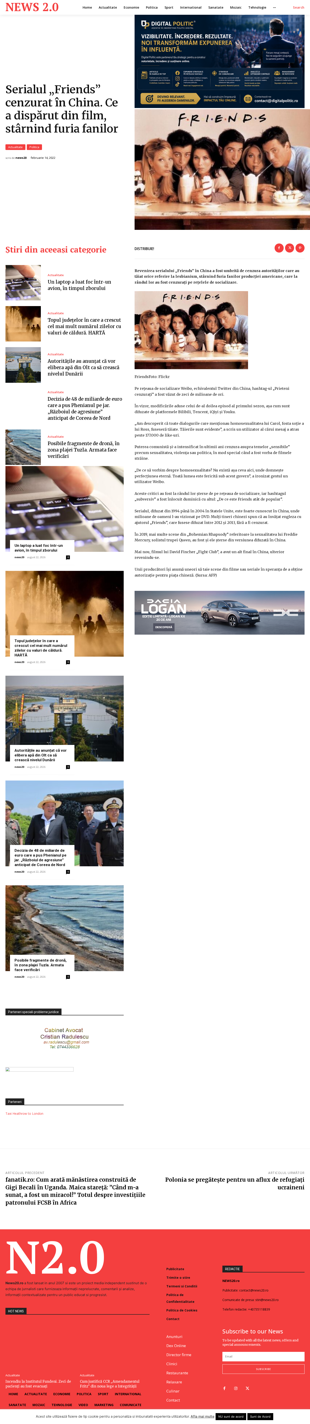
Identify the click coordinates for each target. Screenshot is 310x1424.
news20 (21, 157)
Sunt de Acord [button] (260, 1416)
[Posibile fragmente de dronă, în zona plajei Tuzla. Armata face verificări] (23, 447)
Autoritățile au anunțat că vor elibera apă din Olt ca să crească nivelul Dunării (83, 367)
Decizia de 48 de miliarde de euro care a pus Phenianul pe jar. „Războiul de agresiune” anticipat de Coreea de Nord (40, 857)
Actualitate (15, 147)
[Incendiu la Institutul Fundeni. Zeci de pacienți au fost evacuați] (40, 1345)
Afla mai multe (202, 1416)
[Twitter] (289, 248)
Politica (34, 147)
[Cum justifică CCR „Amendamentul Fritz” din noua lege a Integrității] (115, 1345)
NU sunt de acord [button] (231, 1416)
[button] (299, 7)
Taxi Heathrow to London (24, 1113)
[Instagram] (236, 1388)
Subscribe (263, 1369)
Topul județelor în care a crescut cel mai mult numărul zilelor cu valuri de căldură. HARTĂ (84, 326)
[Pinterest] (300, 248)
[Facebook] (279, 248)
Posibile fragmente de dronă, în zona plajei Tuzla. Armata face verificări (84, 450)
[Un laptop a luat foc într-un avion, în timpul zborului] (23, 282)
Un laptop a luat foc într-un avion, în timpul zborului (39, 547)
